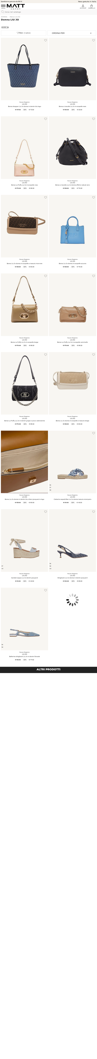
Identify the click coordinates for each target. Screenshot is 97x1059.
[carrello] (91, 7)
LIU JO (4, 27)
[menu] (3, 7)
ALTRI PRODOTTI (48, 669)
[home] (16, 7)
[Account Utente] (83, 7)
